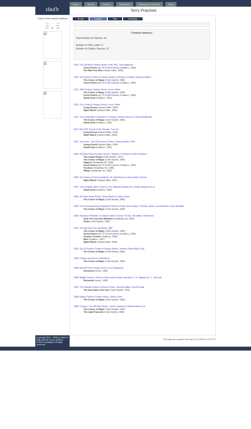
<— (47, 23)
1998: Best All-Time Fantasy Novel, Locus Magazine (98, 268)
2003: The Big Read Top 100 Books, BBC (93, 228)
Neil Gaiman (113, 67)
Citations (107, 4)
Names (76, 4)
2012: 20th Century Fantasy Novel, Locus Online (97, 89)
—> (57, 23)
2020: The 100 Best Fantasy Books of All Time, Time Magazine (103, 65)
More (170, 4)
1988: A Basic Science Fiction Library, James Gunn (98, 296)
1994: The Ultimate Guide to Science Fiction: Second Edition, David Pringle (109, 287)
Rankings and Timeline (149, 4)
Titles (115, 19)
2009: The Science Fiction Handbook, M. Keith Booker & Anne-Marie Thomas (110, 177)
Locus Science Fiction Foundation (49, 341)
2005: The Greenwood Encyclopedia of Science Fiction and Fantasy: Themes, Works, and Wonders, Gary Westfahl (129, 206)
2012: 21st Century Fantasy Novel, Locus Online (97, 104)
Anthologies (124, 4)
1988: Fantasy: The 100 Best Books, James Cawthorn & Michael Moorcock (110, 306)
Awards (90, 4)
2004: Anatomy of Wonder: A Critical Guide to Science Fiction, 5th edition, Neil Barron (114, 216)
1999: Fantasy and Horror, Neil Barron (92, 258)
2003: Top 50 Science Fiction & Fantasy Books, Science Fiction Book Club (109, 248)
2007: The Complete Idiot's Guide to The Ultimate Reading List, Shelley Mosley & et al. (114, 187)
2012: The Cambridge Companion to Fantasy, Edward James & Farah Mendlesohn (113, 117)
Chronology (133, 19)
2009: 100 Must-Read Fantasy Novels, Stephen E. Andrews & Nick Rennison (110, 154)
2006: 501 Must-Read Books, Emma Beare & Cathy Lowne (102, 196)
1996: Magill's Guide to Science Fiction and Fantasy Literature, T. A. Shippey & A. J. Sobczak (118, 277)
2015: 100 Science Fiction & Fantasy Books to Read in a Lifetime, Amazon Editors (112, 77)
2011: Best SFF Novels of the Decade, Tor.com (96, 129)
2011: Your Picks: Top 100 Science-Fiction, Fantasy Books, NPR (104, 141)
